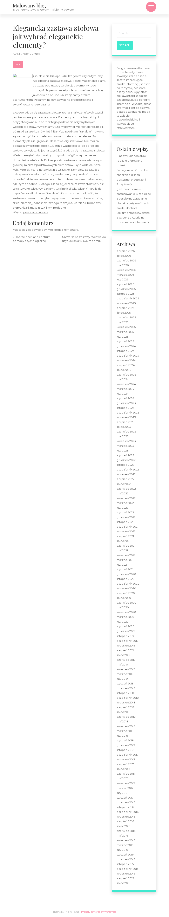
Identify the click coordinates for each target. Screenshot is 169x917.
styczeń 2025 (125, 341)
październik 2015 (127, 868)
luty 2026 (122, 279)
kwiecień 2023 (126, 441)
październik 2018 (128, 697)
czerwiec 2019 (126, 659)
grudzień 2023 (126, 403)
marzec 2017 (125, 788)
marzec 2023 (125, 445)
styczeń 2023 (125, 455)
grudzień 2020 (126, 574)
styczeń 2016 (125, 854)
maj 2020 (123, 607)
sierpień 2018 (125, 707)
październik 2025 (128, 298)
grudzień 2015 (126, 859)
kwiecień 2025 (126, 327)
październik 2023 (128, 412)
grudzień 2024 (126, 346)
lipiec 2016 (123, 826)
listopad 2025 (125, 293)
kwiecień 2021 (126, 555)
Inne (18, 64)
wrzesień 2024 (126, 360)
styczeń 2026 (125, 284)
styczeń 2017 (125, 797)
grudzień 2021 (126, 517)
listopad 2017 (125, 750)
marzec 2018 (125, 731)
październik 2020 (128, 583)
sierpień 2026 (126, 251)
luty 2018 (122, 735)
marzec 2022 (125, 503)
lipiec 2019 (123, 655)
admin (18, 54)
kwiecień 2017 (126, 783)
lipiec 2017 (123, 768)
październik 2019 (127, 640)
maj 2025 (122, 322)
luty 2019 (122, 678)
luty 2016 (122, 849)
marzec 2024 (125, 388)
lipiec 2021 (123, 540)
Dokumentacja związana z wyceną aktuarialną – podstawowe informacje (133, 217)
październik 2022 (128, 469)
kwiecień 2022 (126, 498)
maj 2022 (122, 493)
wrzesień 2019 (126, 645)
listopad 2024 (125, 350)
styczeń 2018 (125, 740)
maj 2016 (122, 835)
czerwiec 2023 (126, 431)
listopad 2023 (125, 407)
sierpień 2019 (125, 650)
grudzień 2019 (126, 631)
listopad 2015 (125, 864)
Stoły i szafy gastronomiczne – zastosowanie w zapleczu (134, 189)
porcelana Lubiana (35, 212)
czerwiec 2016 (126, 830)
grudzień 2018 (126, 688)
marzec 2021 (125, 559)
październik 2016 (127, 811)
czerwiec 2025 (126, 317)
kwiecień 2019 (126, 669)
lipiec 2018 (123, 712)
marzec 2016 (125, 845)
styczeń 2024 (125, 398)
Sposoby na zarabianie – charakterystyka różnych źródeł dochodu (133, 203)
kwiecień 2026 (126, 270)
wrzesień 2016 (126, 816)
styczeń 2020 (125, 626)
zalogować (33, 229)
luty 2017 (122, 792)
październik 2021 (127, 526)
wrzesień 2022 (126, 474)
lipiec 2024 (124, 369)
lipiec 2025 (124, 312)
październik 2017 (127, 754)
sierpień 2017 (125, 764)
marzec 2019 (125, 674)
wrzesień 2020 (126, 588)
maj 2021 (122, 550)
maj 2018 (122, 721)
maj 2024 (123, 379)
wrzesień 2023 (126, 417)
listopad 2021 (125, 521)
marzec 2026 (125, 274)
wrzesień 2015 (126, 873)
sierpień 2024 (126, 365)
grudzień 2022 (126, 460)
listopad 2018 (125, 693)
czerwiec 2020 (126, 602)
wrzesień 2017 (126, 759)
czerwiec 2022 (126, 488)
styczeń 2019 (125, 683)
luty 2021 (122, 564)
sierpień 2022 (125, 479)
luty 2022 (122, 507)
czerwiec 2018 (126, 716)
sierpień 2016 (125, 821)
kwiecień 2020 (126, 612)
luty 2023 (122, 450)
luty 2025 (122, 336)
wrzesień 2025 (126, 303)
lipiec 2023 (124, 426)
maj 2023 (123, 436)
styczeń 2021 (125, 569)
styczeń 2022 (125, 512)
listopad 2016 (125, 807)
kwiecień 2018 (126, 726)
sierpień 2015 (125, 878)
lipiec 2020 (124, 597)
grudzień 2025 (126, 289)
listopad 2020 (126, 578)
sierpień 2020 (126, 593)
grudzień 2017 (126, 745)
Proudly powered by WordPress (98, 911)
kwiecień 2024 (126, 384)
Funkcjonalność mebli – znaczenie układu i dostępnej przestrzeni (132, 175)
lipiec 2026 (124, 255)
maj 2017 (122, 778)
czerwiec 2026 (126, 260)
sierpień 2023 (126, 422)
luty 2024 (122, 393)
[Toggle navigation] (151, 7)
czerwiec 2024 (126, 374)
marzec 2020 (125, 616)
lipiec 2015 (123, 883)
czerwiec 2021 (126, 545)
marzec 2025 (125, 331)
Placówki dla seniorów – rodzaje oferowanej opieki (132, 160)
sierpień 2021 (125, 536)
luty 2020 (123, 621)
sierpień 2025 (125, 308)
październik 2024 (128, 355)
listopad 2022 (125, 464)
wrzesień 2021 (126, 531)
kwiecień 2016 (126, 840)
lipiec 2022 (124, 484)
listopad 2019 (125, 636)
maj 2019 (122, 664)
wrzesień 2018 (126, 702)
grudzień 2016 (126, 802)
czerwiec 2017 (126, 773)
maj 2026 (123, 265)
